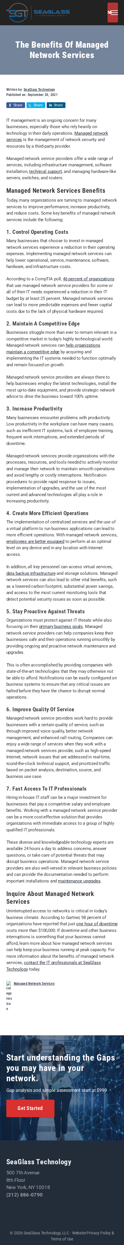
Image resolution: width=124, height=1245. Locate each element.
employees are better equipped (35, 541)
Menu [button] (109, 12)
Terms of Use (62, 1239)
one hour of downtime (97, 923)
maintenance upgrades (79, 881)
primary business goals (61, 626)
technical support (45, 171)
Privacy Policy (99, 1233)
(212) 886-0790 (24, 1195)
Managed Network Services (34, 984)
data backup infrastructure (31, 573)
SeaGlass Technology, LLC (46, 1233)
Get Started (30, 1108)
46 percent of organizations (88, 279)
